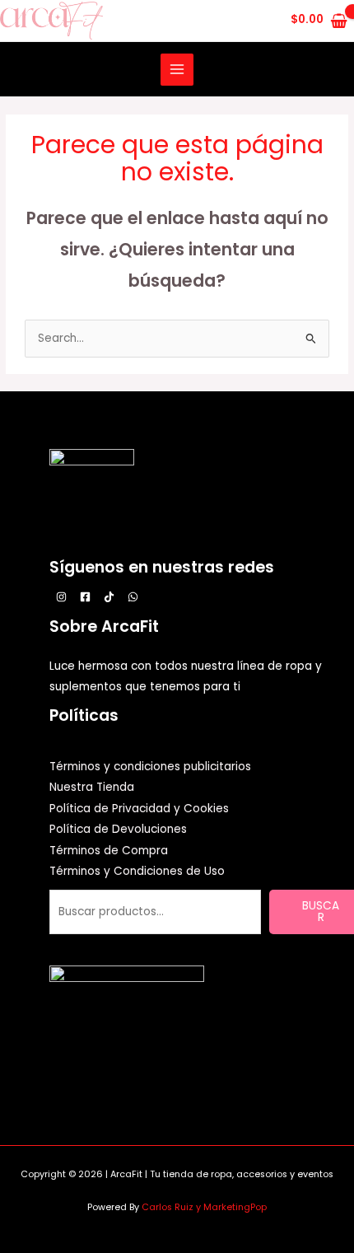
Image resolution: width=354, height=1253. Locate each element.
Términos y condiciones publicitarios (150, 766)
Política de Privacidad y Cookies (139, 808)
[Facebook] (85, 597)
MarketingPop (235, 1207)
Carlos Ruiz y (172, 1207)
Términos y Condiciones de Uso (137, 871)
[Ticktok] (109, 597)
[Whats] (133, 597)
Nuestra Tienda (91, 787)
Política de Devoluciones (118, 829)
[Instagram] (61, 597)
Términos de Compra (108, 850)
